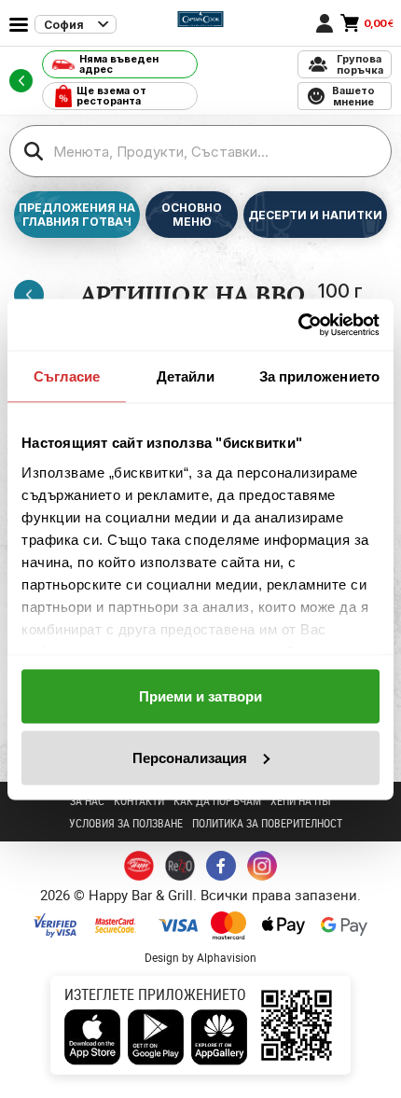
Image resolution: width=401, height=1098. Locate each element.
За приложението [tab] (319, 376)
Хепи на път (301, 800)
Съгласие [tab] (67, 376)
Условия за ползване (126, 822)
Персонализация (189, 757)
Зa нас (87, 800)
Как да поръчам (217, 800)
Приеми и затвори (200, 696)
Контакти (139, 800)
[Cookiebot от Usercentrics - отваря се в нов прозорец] (298, 325)
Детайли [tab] (186, 376)
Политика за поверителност (267, 822)
